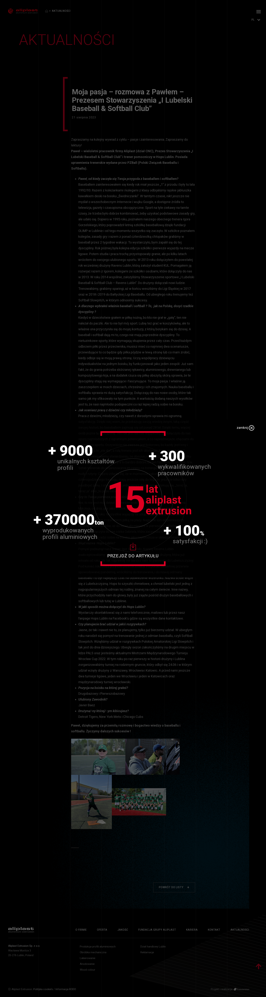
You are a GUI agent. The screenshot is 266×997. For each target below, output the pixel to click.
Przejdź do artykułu (133, 555)
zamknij (243, 428)
